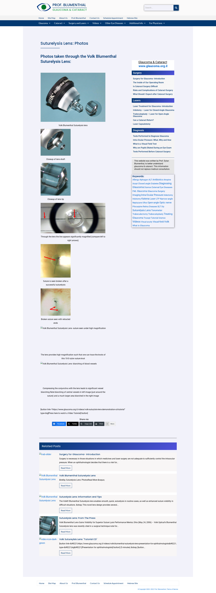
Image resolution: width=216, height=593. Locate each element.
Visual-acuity (146, 222)
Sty (162, 206)
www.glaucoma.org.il (153, 66)
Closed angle (144, 183)
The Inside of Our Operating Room (148, 82)
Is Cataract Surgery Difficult (145, 86)
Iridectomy (168, 195)
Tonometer (156, 210)
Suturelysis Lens (141, 210)
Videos (95, 23)
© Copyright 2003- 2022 (146, 589)
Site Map (51, 18)
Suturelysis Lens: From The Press (77, 518)
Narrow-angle (166, 199)
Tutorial (154, 218)
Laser (153, 198)
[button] (44, 23)
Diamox (147, 187)
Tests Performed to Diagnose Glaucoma (151, 136)
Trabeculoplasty (155, 214)
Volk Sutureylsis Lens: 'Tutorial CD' (78, 539)
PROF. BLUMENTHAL (69, 4)
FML (134, 191)
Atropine (167, 180)
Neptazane (137, 202)
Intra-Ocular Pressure (152, 195)
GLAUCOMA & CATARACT (69, 10)
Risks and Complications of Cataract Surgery (153, 90)
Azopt (135, 183)
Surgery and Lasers (77, 23)
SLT (159, 206)
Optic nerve (166, 202)
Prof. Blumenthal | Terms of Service (166, 589)
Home (41, 18)
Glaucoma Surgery (156, 191)
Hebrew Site (132, 18)
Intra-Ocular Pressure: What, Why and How (152, 140)
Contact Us (94, 18)
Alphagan (144, 180)
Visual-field (158, 221)
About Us (63, 18)
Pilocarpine (137, 206)
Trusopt (147, 218)
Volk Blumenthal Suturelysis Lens (77, 475)
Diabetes (155, 183)
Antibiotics (157, 179)
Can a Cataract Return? (143, 120)
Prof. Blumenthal (78, 18)
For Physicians (155, 23)
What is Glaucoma (141, 225)
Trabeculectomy (140, 214)
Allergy (135, 179)
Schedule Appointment (113, 18)
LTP (158, 199)
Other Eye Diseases (114, 23)
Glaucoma (43, 23)
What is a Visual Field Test (144, 144)
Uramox (162, 218)
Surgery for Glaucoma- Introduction (149, 78)
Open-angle (153, 202)
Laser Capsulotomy (141, 124)
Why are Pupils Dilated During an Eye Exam (152, 148)
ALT (150, 179)
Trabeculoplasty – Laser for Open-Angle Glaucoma (151, 115)
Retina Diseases (150, 206)
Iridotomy (136, 199)
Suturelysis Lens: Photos (64, 43)
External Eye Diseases (162, 187)
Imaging (136, 195)
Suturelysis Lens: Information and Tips (80, 496)
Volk (166, 221)
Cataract (58, 23)
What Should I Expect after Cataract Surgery (153, 94)
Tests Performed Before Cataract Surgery (151, 151)
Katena (145, 198)
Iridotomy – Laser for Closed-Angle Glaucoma (153, 110)
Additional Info (136, 23)
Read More (65, 468)
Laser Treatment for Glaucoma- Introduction (153, 106)
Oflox (144, 202)
